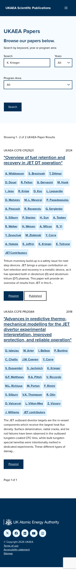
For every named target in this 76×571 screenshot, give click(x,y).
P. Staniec (28, 217)
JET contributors (34, 412)
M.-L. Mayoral (33, 200)
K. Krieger (45, 244)
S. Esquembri (14, 368)
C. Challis (11, 359)
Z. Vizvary (54, 403)
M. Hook (62, 182)
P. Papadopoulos (57, 200)
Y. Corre (51, 235)
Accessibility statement (17, 550)
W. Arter (28, 350)
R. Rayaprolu (32, 209)
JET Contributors (16, 253)
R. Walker (11, 226)
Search (8, 56)
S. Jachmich (35, 368)
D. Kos (38, 191)
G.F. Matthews (14, 377)
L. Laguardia (54, 191)
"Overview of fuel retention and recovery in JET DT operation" (34, 160)
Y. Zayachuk (13, 235)
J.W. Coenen (30, 359)
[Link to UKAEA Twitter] (7, 533)
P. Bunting (61, 350)
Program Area (12, 78)
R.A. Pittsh (35, 377)
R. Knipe (23, 191)
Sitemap (8, 553)
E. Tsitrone (63, 244)
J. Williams (12, 412)
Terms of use (11, 546)
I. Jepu (9, 191)
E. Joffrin (28, 244)
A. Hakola (11, 244)
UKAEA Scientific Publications (28, 8)
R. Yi (59, 226)
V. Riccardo (53, 377)
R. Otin (50, 394)
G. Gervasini (45, 182)
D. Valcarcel (13, 403)
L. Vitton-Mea (34, 403)
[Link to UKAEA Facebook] (16, 533)
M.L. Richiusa (14, 386)
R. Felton (26, 182)
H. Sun (44, 217)
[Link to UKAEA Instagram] (42, 533)
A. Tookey (59, 217)
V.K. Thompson (32, 394)
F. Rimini (49, 386)
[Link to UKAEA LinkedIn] (24, 533)
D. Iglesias (12, 350)
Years (58, 56)
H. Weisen (28, 226)
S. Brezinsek (36, 173)
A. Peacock (12, 209)
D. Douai (10, 182)
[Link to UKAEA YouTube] (34, 533)
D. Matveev (12, 200)
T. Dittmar (55, 173)
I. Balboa (44, 350)
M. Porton (33, 386)
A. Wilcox (46, 226)
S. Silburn (11, 217)
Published (35, 296)
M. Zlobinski (33, 235)
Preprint (13, 296)
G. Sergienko (54, 209)
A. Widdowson (14, 173)
